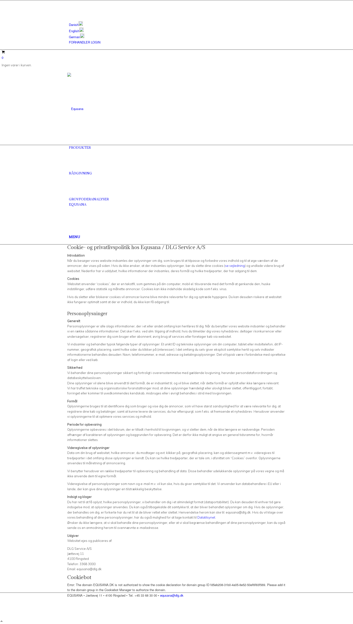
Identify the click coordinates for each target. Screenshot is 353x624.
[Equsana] (103, 108)
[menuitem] (177, 24)
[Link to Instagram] (70, 8)
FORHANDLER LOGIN (84, 42)
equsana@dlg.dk (171, 595)
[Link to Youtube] (70, 13)
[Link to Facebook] (70, 2)
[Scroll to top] (1, 621)
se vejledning (235, 266)
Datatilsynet (206, 517)
